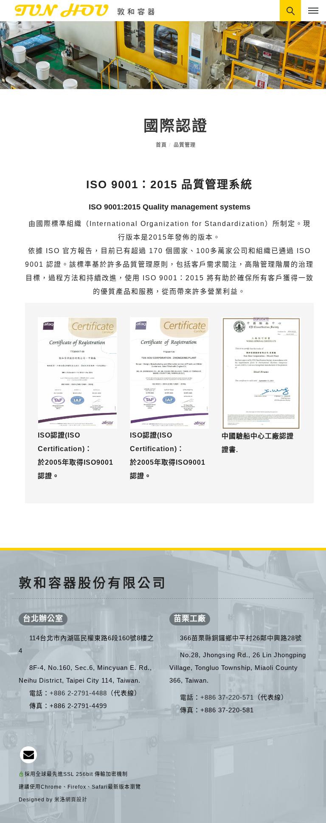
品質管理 (185, 145)
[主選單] (313, 11)
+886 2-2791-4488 (78, 693)
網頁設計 (76, 800)
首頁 (161, 145)
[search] (291, 11)
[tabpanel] (163, 55)
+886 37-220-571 (227, 697)
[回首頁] (80, 10)
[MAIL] (28, 754)
